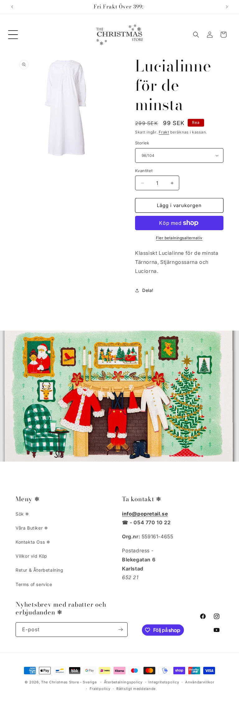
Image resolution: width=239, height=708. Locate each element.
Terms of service (34, 584)
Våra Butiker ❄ (32, 528)
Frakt (164, 132)
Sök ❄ (22, 513)
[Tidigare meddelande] (12, 7)
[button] (13, 34)
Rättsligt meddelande (136, 688)
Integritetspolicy (163, 682)
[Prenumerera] (120, 629)
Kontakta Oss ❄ (33, 542)
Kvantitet (144, 170)
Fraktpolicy (100, 688)
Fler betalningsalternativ (179, 237)
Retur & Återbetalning (39, 570)
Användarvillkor (199, 682)
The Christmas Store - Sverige (68, 682)
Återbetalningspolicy (123, 682)
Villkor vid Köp (31, 556)
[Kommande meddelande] (227, 7)
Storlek (142, 142)
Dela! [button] (147, 290)
